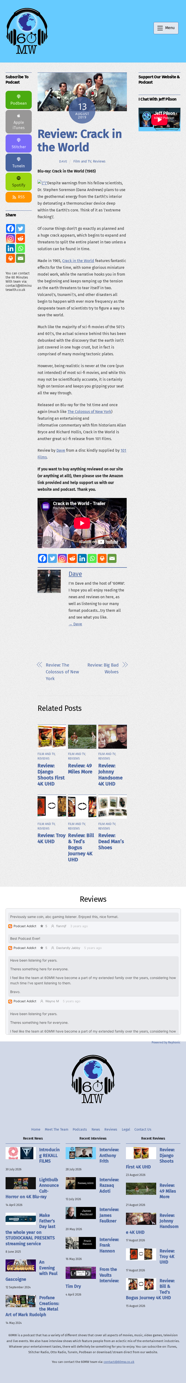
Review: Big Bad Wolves (103, 668)
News (96, 1129)
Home (35, 1129)
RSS (21, 197)
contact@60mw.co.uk (119, 1362)
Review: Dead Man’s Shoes (111, 841)
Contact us (142, 1129)
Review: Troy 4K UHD (52, 838)
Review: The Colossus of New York (62, 671)
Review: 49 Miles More (80, 769)
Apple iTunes (19, 125)
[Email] (112, 558)
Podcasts (80, 1129)
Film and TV (82, 161)
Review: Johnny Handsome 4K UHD (110, 775)
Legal (126, 1129)
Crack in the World (78, 260)
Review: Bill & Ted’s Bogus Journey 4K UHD (81, 847)
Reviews (99, 161)
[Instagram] (62, 558)
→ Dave (75, 624)
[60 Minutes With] (27, 53)
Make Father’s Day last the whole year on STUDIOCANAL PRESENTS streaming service (30, 1229)
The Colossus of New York (89, 411)
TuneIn (18, 166)
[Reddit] (72, 558)
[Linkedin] (82, 558)
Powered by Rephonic (166, 1042)
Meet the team (56, 1129)
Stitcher (19, 147)
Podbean (18, 103)
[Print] (102, 558)
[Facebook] (42, 558)
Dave (63, 161)
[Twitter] (52, 558)
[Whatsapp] (92, 558)
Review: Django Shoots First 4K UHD (51, 775)
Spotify (18, 185)
